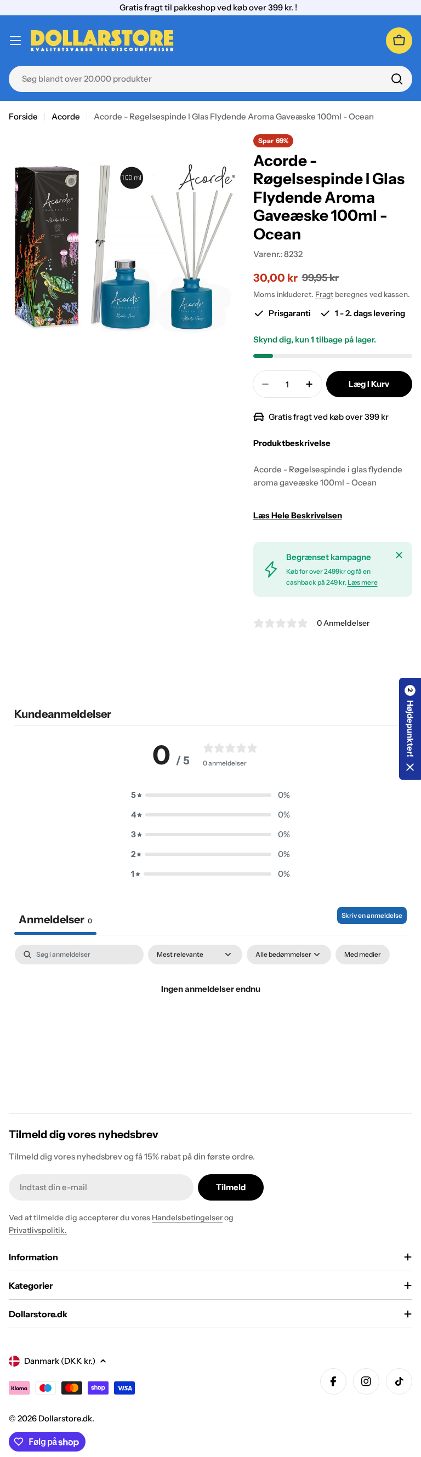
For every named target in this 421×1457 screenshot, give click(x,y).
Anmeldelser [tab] (55, 919)
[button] (210, 795)
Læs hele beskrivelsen (297, 515)
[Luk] (399, 555)
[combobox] (210, 79)
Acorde (66, 116)
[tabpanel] (210, 1026)
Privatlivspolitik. (38, 1230)
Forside (23, 116)
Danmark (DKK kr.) (59, 1361)
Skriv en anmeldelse (372, 915)
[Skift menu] (15, 40)
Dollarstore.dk (65, 1418)
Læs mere (363, 582)
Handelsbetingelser (187, 1217)
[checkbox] (362, 954)
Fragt (324, 294)
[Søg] (396, 78)
